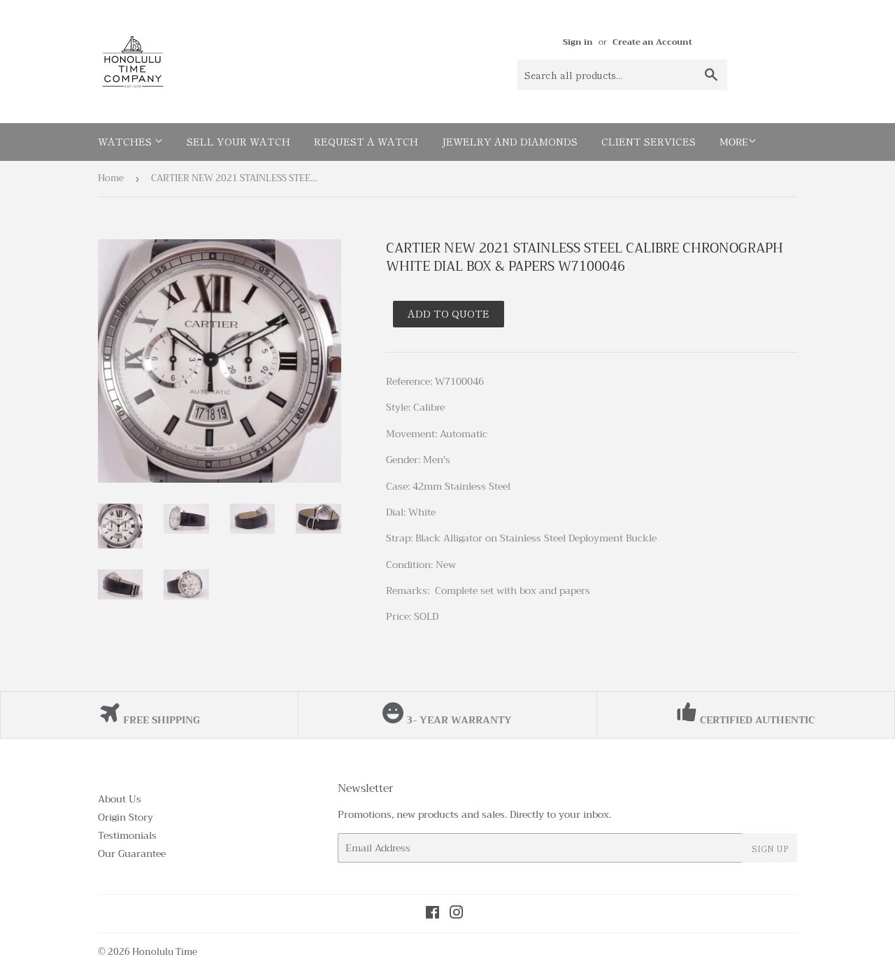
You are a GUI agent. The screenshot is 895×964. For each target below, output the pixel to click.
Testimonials (127, 835)
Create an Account (652, 42)
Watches (126, 141)
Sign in (578, 42)
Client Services (648, 141)
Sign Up (770, 848)
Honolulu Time (164, 952)
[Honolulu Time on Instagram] (457, 914)
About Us (119, 799)
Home (111, 178)
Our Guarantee (132, 853)
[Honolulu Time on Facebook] (432, 914)
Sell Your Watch (238, 141)
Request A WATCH (366, 141)
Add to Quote (448, 313)
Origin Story (125, 817)
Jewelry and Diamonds (510, 141)
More (733, 142)
